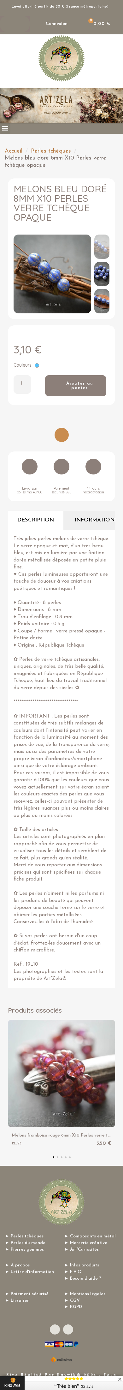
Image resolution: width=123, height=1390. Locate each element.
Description (35, 520)
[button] (20, 274)
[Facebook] (55, 1329)
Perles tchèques (51, 151)
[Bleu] (37, 365)
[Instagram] (68, 1329)
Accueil (13, 151)
